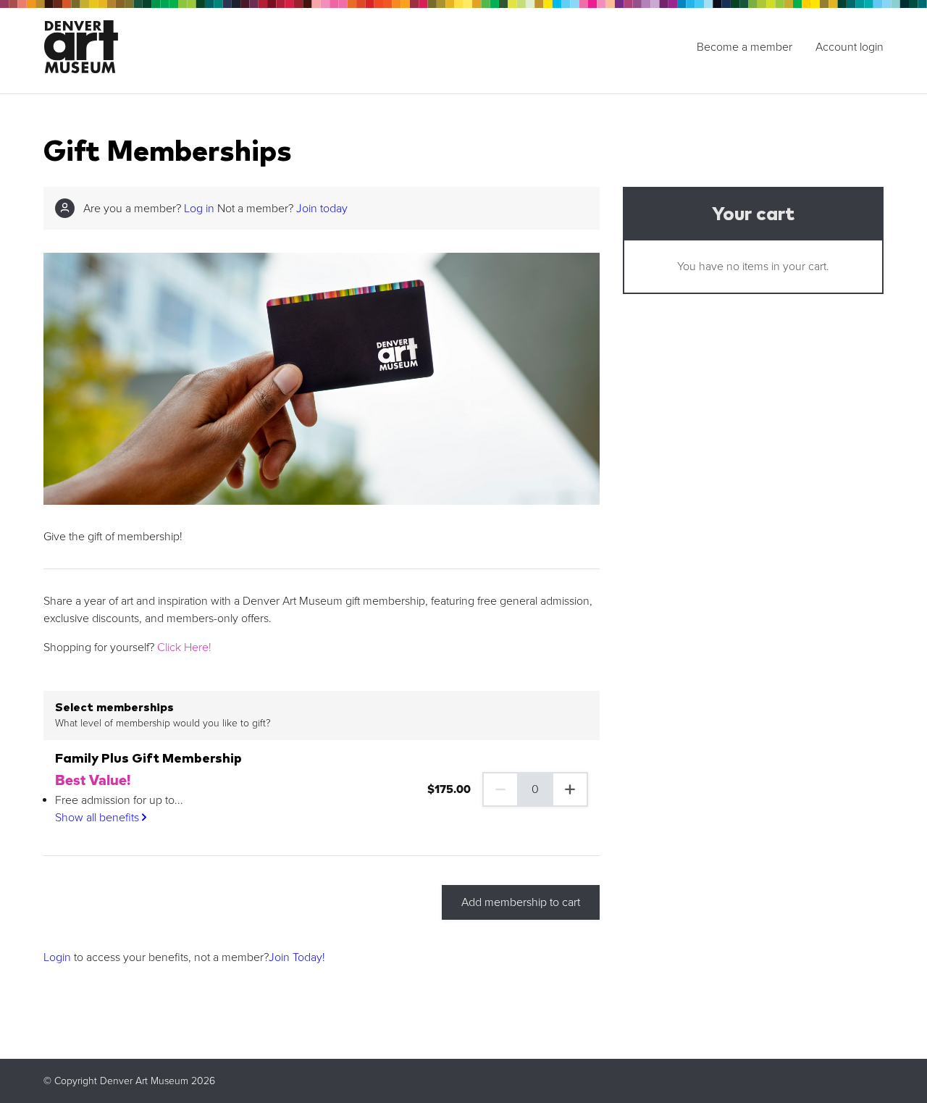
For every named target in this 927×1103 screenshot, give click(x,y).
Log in (199, 208)
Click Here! (184, 647)
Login (57, 957)
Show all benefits (98, 817)
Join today (322, 208)
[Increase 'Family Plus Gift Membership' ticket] (570, 789)
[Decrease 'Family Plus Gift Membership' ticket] (499, 789)
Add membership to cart (520, 902)
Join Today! (297, 957)
